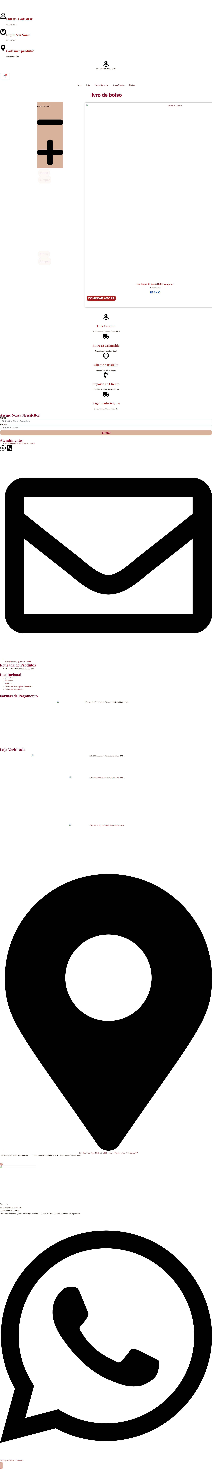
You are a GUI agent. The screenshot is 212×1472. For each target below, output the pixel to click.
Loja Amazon (106, 326)
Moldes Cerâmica (101, 85)
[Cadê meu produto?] (3, 48)
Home (79, 85)
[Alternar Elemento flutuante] (1, 1465)
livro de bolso (106, 95)
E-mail (3, 424)
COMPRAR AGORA (101, 298)
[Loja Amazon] (106, 317)
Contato (132, 85)
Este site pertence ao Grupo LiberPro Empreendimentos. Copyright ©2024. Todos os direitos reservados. (41, 1155)
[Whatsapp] (3, 448)
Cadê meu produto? (20, 51)
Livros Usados (118, 85)
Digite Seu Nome (18, 35)
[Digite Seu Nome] (3, 32)
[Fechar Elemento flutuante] (1, 1164)
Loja (88, 85)
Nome (3, 418)
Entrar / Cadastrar (19, 19)
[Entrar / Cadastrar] (3, 16)
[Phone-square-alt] (10, 448)
